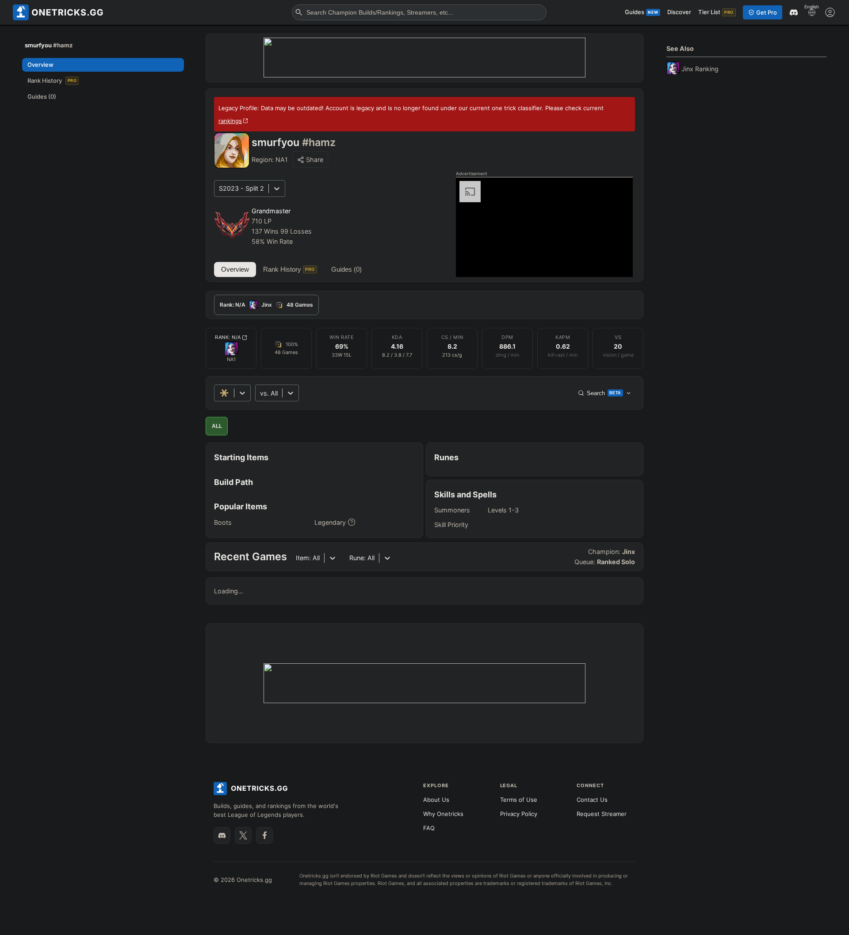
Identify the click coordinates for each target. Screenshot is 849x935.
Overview (235, 269)
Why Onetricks (443, 813)
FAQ (429, 827)
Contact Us (592, 799)
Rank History (289, 269)
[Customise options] (830, 12)
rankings (230, 120)
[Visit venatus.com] (615, 263)
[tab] (266, 305)
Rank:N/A (228, 337)
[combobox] (261, 393)
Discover (679, 11)
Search (604, 393)
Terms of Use (518, 799)
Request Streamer (602, 813)
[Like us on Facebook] (264, 835)
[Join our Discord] (222, 835)
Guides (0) (346, 269)
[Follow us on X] (243, 835)
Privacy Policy (518, 813)
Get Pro (766, 12)
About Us (436, 799)
